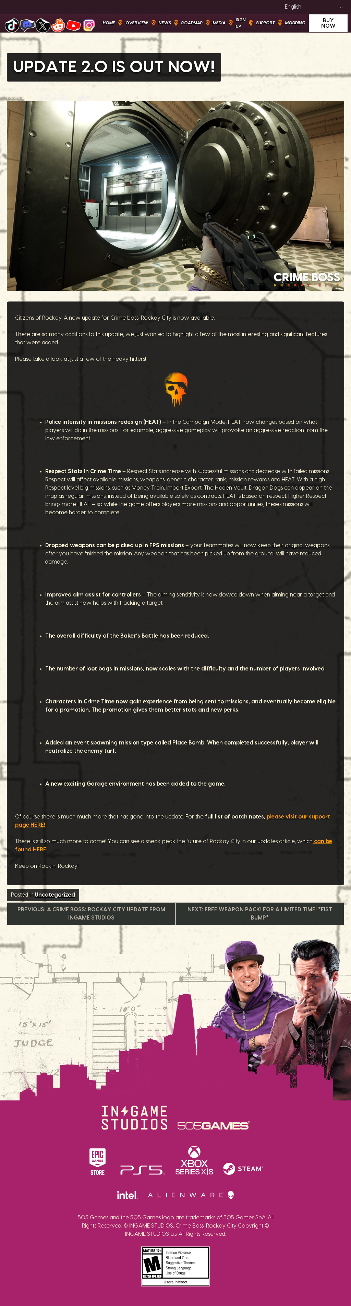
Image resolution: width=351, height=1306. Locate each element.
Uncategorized (55, 895)
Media (219, 23)
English (293, 7)
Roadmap (192, 23)
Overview (136, 23)
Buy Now (328, 23)
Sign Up (241, 23)
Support (265, 23)
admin (84, 97)
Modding (295, 23)
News (165, 23)
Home (109, 23)
